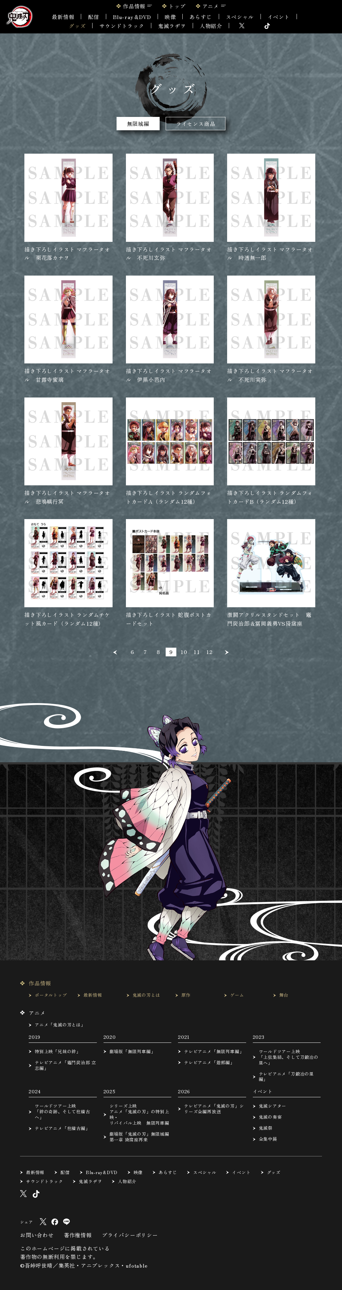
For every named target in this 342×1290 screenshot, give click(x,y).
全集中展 (268, 1139)
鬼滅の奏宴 (270, 1117)
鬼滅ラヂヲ (172, 26)
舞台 (284, 995)
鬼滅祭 (266, 1128)
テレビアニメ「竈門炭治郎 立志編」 (65, 1065)
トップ (177, 6)
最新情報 (63, 17)
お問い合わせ (37, 1235)
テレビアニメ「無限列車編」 (214, 1052)
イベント (241, 1172)
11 (196, 652)
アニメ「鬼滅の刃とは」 (60, 1025)
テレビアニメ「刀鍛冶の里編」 (286, 1077)
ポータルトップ (51, 995)
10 (183, 652)
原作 (186, 995)
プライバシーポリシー (130, 1235)
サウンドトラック (121, 26)
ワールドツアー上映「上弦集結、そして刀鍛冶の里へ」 (289, 1057)
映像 (170, 17)
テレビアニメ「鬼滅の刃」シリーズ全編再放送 (214, 1109)
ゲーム (237, 995)
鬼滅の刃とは (146, 995)
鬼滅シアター (273, 1106)
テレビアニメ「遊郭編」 (209, 1063)
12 (209, 652)
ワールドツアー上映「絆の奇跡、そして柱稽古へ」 (62, 1111)
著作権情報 (78, 1235)
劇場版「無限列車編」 (133, 1052)
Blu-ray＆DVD (132, 17)
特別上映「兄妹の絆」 (58, 1052)
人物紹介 (211, 26)
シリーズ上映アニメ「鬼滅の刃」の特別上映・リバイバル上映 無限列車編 (139, 1114)
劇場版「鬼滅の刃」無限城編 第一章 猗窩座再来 (139, 1137)
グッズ (77, 26)
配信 (93, 17)
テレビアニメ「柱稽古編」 (62, 1128)
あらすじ (200, 17)
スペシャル (240, 17)
